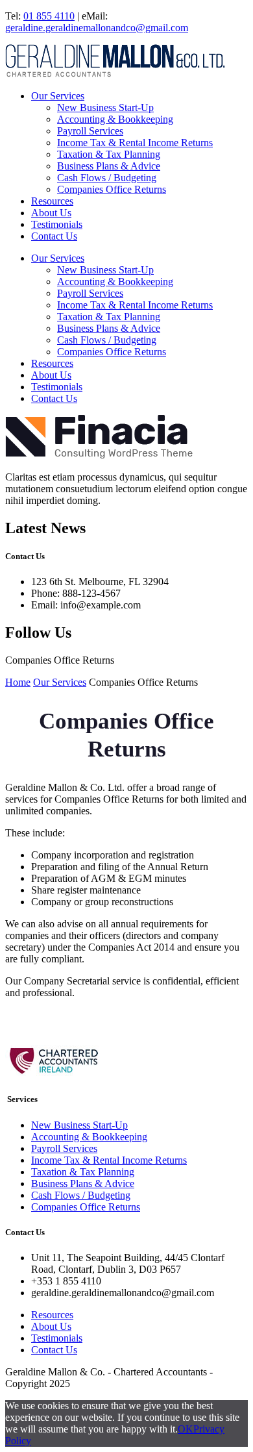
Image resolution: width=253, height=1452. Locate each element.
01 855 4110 (49, 15)
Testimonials (56, 224)
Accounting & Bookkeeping (115, 119)
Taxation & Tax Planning (108, 154)
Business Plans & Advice (108, 165)
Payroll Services (90, 130)
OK (185, 1428)
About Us (51, 212)
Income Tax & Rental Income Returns (135, 142)
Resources (52, 201)
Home (17, 682)
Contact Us (54, 236)
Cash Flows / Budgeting (106, 177)
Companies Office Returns (111, 189)
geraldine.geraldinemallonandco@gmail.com (96, 27)
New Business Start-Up (105, 107)
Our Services (57, 95)
